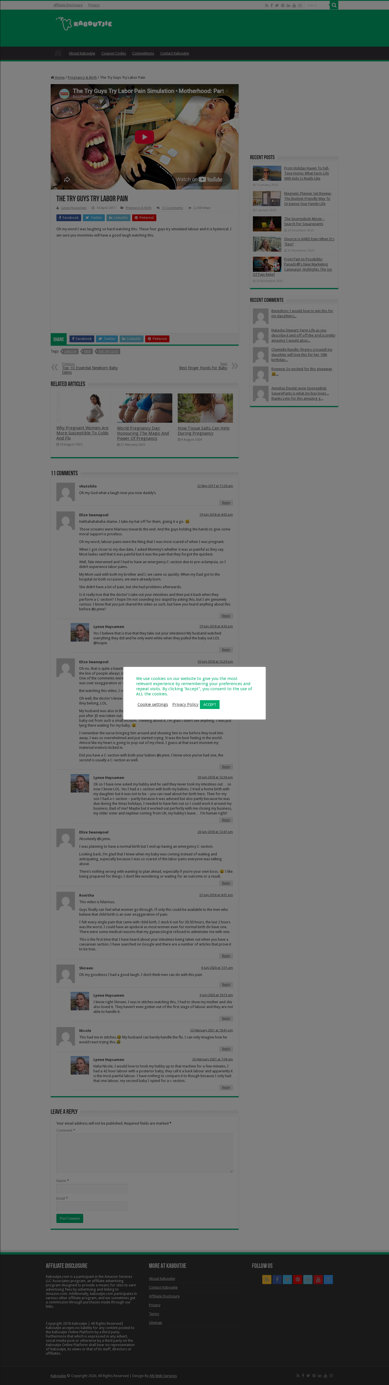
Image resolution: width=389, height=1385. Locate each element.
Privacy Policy (185, 704)
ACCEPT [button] (209, 704)
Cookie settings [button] (153, 704)
